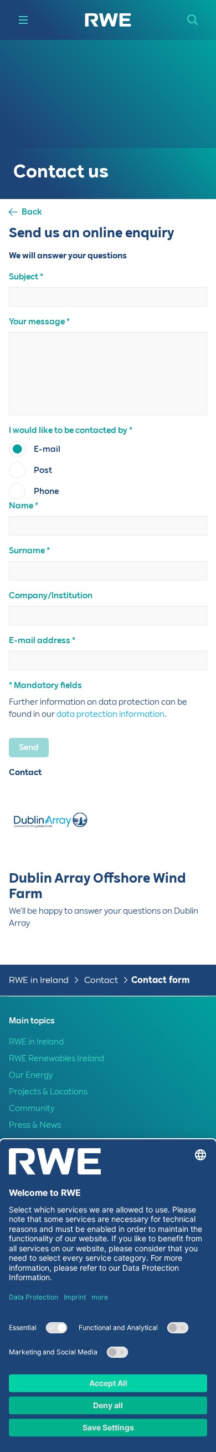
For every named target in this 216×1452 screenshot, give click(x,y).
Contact (101, 980)
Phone (46, 491)
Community (31, 1108)
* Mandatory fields (45, 685)
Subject (23, 277)
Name (21, 506)
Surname (27, 551)
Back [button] (32, 212)
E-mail (47, 449)
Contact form (160, 980)
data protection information (110, 714)
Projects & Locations (48, 1092)
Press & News (35, 1125)
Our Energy (31, 1075)
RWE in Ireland (39, 980)
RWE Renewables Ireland (56, 1058)
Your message (37, 322)
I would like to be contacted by (68, 430)
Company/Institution (50, 595)
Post (43, 470)
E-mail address (39, 640)
